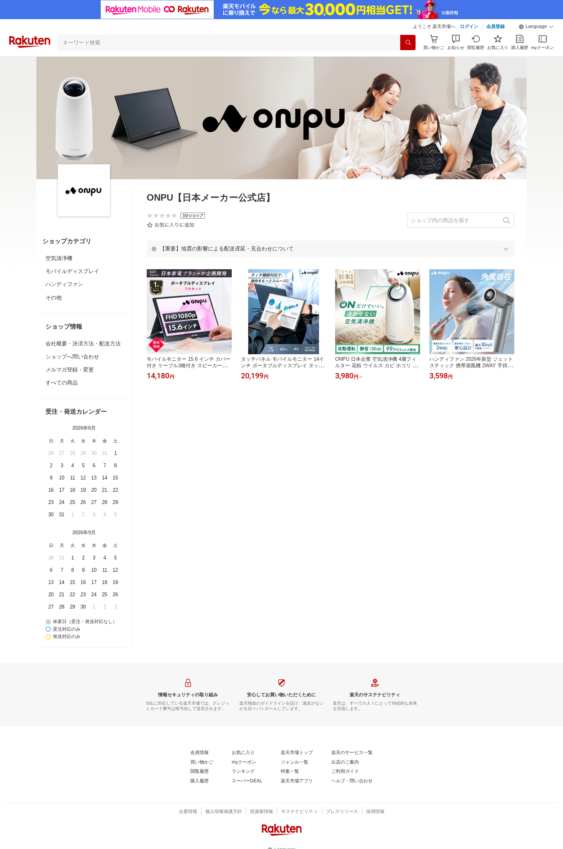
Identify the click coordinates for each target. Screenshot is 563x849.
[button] (536, 26)
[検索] (408, 42)
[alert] (330, 248)
